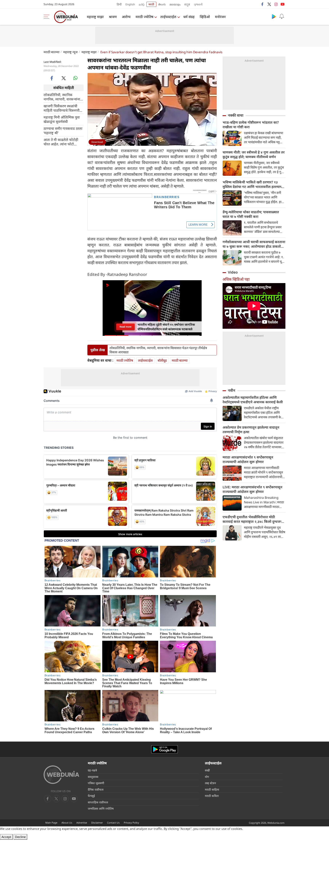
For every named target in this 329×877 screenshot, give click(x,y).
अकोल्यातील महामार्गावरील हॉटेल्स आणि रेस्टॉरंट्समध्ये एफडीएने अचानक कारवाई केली (253, 399)
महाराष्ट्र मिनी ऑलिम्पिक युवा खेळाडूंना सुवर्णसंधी (62, 119)
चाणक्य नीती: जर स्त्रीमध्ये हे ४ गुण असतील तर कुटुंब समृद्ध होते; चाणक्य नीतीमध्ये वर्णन (254, 154)
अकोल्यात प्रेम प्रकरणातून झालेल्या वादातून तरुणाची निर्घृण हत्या (251, 429)
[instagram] (276, 4)
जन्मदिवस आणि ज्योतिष (101, 808)
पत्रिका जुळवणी (96, 783)
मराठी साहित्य (212, 789)
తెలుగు (162, 4)
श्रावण (113, 16)
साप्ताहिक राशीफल (98, 802)
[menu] (47, 17)
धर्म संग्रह (189, 16)
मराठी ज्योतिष (144, 16)
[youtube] (282, 4)
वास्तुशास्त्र (93, 777)
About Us (66, 822)
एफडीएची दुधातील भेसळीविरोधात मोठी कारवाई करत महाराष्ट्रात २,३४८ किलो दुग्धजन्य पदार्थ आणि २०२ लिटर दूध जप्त (253, 519)
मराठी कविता (212, 796)
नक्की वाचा (235, 115)
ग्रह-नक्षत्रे (92, 770)
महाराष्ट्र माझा (95, 16)
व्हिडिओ (205, 16)
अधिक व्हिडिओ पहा (236, 279)
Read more (125, 326)
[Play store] (274, 16)
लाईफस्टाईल (168, 16)
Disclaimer (97, 822)
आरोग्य (126, 16)
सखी (207, 770)
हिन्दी (119, 4)
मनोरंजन (220, 16)
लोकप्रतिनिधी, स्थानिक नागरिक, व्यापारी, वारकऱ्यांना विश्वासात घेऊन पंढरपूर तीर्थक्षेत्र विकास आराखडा (63, 96)
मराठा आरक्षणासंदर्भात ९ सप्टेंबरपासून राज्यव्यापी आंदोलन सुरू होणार (248, 459)
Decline (20, 837)
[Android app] (164, 749)
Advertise (81, 822)
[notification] (281, 16)
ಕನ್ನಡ (187, 4)
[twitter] (269, 4)
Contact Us (113, 822)
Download (97, 142)
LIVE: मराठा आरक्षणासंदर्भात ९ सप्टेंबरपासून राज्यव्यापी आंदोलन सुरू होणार (252, 489)
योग (207, 777)
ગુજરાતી (198, 4)
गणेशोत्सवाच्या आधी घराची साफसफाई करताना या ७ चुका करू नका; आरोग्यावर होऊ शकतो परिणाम (254, 244)
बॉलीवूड (162, 360)
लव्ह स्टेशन (210, 783)
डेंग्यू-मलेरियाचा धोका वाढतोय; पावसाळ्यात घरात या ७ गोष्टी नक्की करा (251, 214)
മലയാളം (174, 4)
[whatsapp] (75, 78)
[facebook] (262, 4)
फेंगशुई (91, 796)
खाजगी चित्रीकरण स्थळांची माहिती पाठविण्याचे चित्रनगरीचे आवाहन (63, 108)
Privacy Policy (131, 822)
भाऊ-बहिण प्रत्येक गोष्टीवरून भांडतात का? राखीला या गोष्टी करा (251, 124)
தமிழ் (142, 4)
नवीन (231, 390)
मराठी (151, 4)
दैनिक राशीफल (95, 789)
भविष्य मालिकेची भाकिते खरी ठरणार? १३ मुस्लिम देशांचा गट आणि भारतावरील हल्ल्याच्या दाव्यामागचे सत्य (253, 184)
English (130, 4)
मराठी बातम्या (51, 52)
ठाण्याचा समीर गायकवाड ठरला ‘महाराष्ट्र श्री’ (63, 130)
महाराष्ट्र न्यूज (70, 52)
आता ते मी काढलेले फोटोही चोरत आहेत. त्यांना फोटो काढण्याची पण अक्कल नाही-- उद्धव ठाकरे (63, 141)
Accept (6, 837)
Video (233, 272)
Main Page (51, 822)
